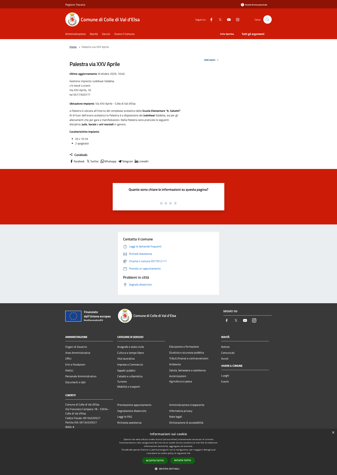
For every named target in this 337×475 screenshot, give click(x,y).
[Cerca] (267, 19)
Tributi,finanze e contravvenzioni (188, 358)
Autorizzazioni (177, 376)
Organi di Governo (76, 347)
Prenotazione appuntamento (134, 405)
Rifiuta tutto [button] (182, 460)
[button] (168, 469)
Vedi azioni (210, 60)
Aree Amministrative (77, 353)
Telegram (127, 161)
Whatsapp (110, 161)
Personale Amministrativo (80, 376)
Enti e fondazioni (75, 364)
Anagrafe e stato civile (130, 347)
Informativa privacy (180, 411)
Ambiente (175, 364)
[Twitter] (218, 19)
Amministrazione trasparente (186, 405)
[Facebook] (209, 19)
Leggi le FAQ (124, 416)
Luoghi (225, 375)
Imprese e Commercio (130, 364)
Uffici (68, 358)
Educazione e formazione (184, 346)
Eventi (225, 381)
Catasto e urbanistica (130, 376)
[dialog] (168, 452)
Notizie (225, 347)
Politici (69, 370)
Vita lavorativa (126, 358)
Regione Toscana (75, 4)
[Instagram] (236, 19)
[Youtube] (227, 19)
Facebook (79, 161)
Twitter (94, 161)
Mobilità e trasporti (128, 386)
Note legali (175, 416)
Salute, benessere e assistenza (187, 370)
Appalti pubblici (126, 370)
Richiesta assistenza (129, 422)
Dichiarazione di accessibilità (186, 422)
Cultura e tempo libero (130, 353)
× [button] (333, 432)
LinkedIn (143, 161)
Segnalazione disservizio (131, 411)
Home (73, 47)
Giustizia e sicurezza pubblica (186, 352)
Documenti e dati (75, 382)
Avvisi (224, 358)
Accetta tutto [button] (155, 460)
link (188, 453)
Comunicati (228, 353)
